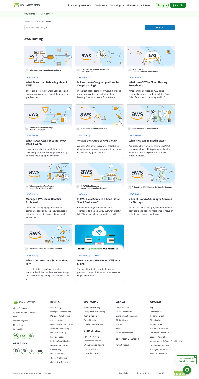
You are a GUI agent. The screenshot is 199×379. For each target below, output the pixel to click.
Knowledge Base (157, 312)
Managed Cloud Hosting (60, 312)
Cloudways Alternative (159, 345)
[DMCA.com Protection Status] (180, 373)
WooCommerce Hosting (94, 345)
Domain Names (122, 307)
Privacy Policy (123, 373)
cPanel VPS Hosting (58, 358)
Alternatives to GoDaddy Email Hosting (166, 341)
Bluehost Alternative (158, 354)
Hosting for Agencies (59, 345)
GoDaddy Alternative (158, 337)
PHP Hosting (55, 349)
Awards (16, 316)
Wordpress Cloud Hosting (94, 312)
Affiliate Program (20, 321)
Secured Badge (156, 324)
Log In (164, 5)
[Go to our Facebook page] (16, 354)
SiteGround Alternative (159, 333)
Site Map (162, 373)
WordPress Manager (124, 333)
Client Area (18, 325)
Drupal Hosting (90, 320)
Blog (151, 307)
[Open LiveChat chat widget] (187, 370)
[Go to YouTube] (40, 354)
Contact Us (17, 329)
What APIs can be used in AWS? (147, 140)
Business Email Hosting (60, 341)
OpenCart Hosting (91, 336)
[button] (79, 6)
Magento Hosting (91, 349)
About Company (20, 308)
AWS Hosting (32, 77)
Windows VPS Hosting (59, 328)
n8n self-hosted (122, 345)
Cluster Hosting (56, 320)
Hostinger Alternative (159, 349)
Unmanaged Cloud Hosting (61, 324)
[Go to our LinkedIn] (24, 354)
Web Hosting (55, 307)
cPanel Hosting (56, 354)
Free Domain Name (124, 312)
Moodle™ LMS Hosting (93, 324)
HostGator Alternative (159, 328)
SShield (119, 328)
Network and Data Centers (24, 312)
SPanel (97, 256)
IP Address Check (157, 316)
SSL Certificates (122, 320)
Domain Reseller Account (127, 316)
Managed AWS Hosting (60, 316)
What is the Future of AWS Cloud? (97, 140)
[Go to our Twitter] (32, 354)
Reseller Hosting (57, 337)
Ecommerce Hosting (92, 341)
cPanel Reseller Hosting (60, 362)
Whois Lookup (156, 320)
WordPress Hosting (92, 307)
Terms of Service (144, 373)
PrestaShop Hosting (92, 353)
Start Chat (179, 5)
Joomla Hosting (90, 316)
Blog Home (29, 13)
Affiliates (145, 5)
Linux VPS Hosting (58, 333)
